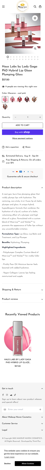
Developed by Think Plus (31, 441)
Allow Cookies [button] (28, 464)
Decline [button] (7, 464)
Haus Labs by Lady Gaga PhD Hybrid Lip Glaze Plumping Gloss (17, 361)
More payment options (22, 138)
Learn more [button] (9, 457)
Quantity (6, 117)
